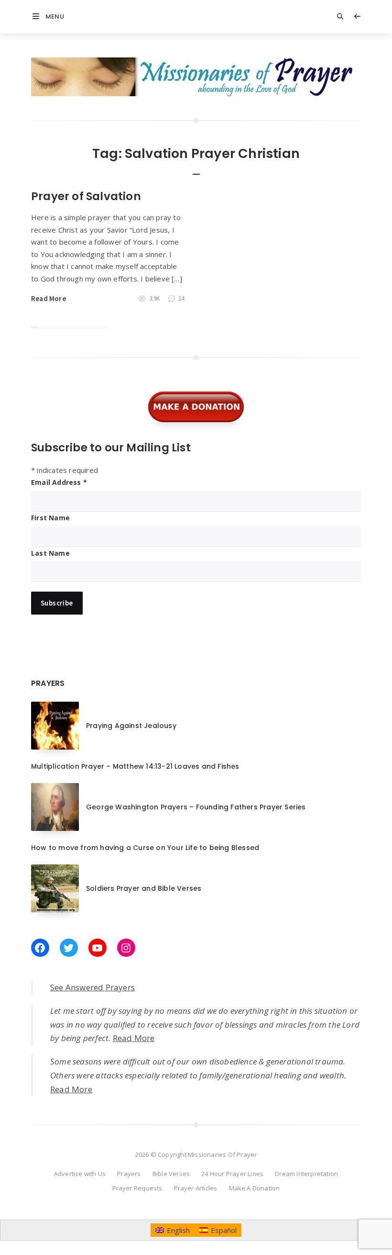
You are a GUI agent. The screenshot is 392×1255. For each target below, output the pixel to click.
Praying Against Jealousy (131, 725)
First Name (50, 517)
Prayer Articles (196, 1188)
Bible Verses (171, 1173)
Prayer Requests (137, 1188)
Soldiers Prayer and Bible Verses (143, 888)
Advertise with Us (80, 1173)
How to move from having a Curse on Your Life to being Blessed (145, 847)
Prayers (129, 1173)
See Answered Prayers (92, 987)
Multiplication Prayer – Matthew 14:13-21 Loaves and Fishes (135, 766)
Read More (48, 298)
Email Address (59, 482)
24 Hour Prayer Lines (232, 1173)
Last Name (50, 553)
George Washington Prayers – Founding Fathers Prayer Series (196, 807)
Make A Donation (254, 1188)
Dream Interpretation (306, 1173)
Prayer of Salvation (86, 196)
